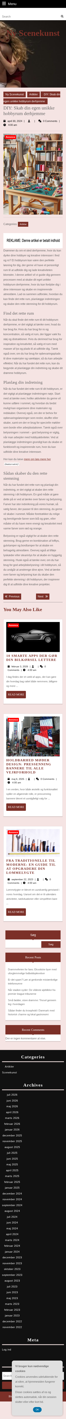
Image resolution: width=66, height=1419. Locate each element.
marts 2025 (12, 1176)
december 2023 (12, 1257)
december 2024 (12, 1193)
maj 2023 (12, 1298)
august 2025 (12, 1147)
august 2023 (12, 1280)
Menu (12, 4)
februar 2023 (12, 1309)
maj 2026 (12, 1106)
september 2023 (12, 1274)
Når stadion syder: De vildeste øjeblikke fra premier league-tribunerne (31, 991)
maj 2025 (12, 1164)
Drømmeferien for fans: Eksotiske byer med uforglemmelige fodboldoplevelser (32, 971)
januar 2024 (12, 1251)
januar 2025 (12, 1187)
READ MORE (17, 695)
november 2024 (12, 1199)
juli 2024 (12, 1216)
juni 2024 (12, 1222)
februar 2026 (12, 1123)
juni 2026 (12, 1100)
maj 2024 (12, 1228)
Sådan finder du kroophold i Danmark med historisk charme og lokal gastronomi (31, 1012)
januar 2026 (12, 1129)
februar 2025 (12, 1182)
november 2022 (12, 1327)
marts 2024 (12, 1240)
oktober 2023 (12, 1269)
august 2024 (12, 1210)
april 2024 (12, 1234)
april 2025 (12, 1170)
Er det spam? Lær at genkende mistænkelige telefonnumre (33, 981)
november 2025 (12, 1141)
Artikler (33, 94)
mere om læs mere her (37, 459)
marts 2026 (12, 1118)
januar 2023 (12, 1315)
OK (37, 1409)
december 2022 (12, 1321)
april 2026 (12, 1112)
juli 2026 (12, 1094)
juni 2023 (12, 1292)
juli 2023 (12, 1286)
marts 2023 (12, 1303)
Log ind (6, 1349)
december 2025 (12, 1135)
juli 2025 (12, 1152)
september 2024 (12, 1205)
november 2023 (12, 1263)
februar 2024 (12, 1245)
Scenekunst (9, 1072)
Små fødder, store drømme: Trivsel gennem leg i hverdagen (32, 1002)
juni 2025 (12, 1158)
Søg (33, 935)
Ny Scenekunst (33, 33)
